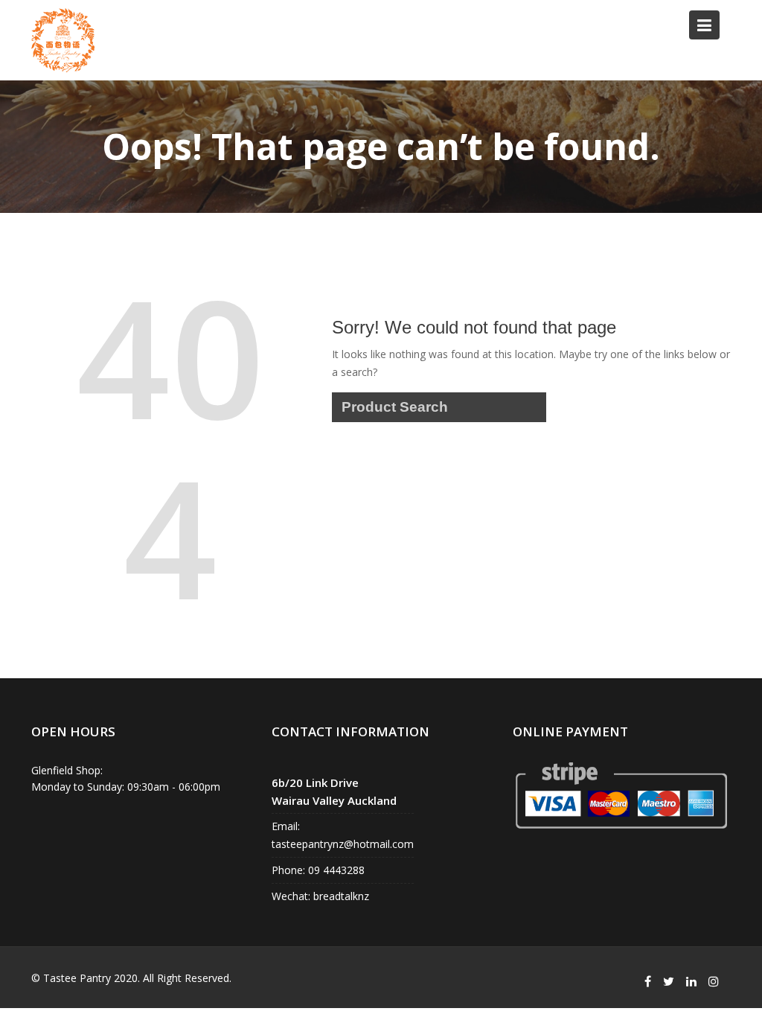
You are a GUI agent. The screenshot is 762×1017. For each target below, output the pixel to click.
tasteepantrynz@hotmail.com (343, 844)
